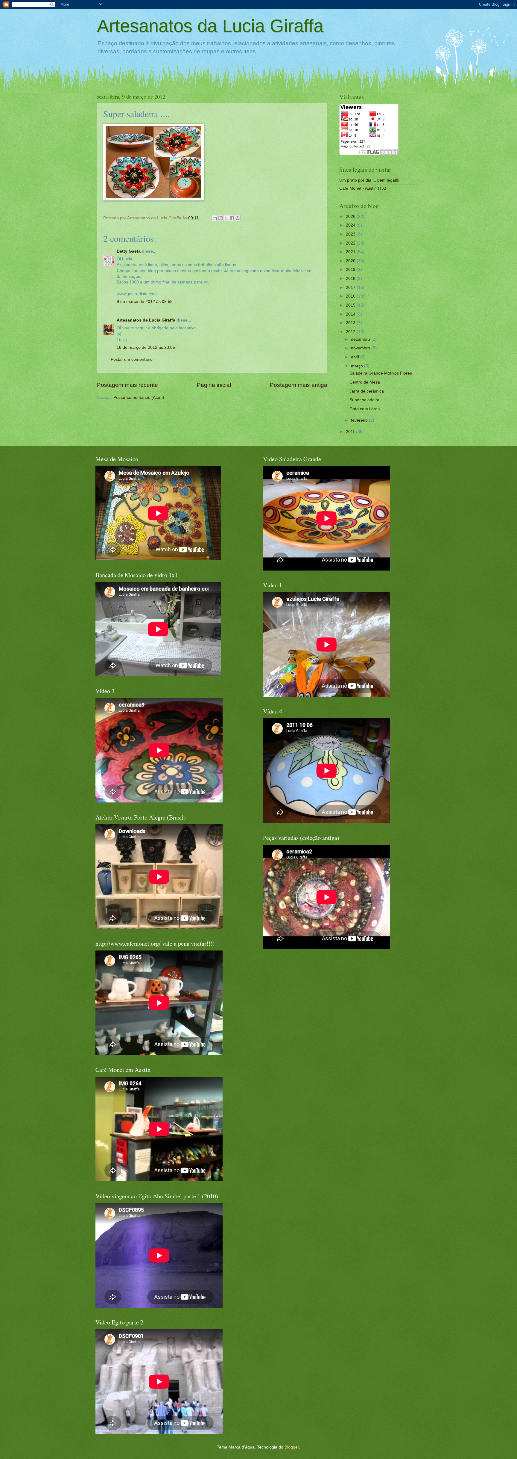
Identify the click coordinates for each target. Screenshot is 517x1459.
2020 (351, 261)
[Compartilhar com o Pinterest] (238, 218)
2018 (351, 278)
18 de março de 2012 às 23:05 (146, 347)
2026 (351, 216)
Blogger (292, 1447)
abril (355, 357)
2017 (351, 287)
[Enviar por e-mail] (215, 218)
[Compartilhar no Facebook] (232, 218)
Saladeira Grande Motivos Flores (380, 373)
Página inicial (214, 385)
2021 (351, 252)
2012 (351, 332)
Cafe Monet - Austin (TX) (362, 188)
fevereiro (360, 420)
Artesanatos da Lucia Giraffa (210, 26)
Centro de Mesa (364, 382)
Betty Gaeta (129, 251)
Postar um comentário (132, 359)
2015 (351, 305)
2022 (351, 243)
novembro (361, 348)
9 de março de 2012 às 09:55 (145, 301)
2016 (351, 296)
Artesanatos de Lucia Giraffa (146, 320)
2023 (351, 234)
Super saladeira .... (367, 400)
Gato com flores (364, 409)
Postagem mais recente (127, 385)
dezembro (361, 339)
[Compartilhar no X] (226, 218)
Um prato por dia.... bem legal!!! (369, 180)
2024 (351, 225)
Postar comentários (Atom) (138, 397)
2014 (351, 314)
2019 (351, 269)
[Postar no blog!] (220, 218)
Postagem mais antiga (298, 385)
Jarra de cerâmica (366, 391)
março (357, 366)
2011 (351, 431)
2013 (351, 323)
